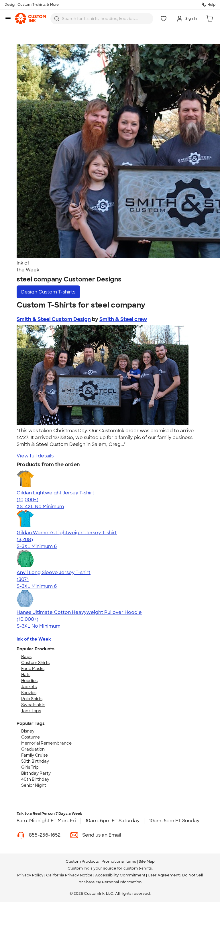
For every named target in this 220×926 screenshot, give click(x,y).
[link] (30, 18)
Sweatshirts (33, 704)
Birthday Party (36, 773)
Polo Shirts (31, 698)
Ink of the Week (34, 639)
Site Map (147, 861)
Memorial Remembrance (46, 743)
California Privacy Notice (69, 875)
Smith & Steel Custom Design (54, 319)
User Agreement (164, 875)
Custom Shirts (35, 662)
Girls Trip (30, 767)
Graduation (33, 749)
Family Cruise (34, 755)
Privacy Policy (30, 875)
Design (48, 292)
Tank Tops (31, 710)
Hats (25, 674)
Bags (26, 656)
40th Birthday (35, 779)
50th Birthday (35, 761)
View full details (35, 456)
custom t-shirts (137, 868)
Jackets (29, 686)
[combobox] (101, 18)
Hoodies (29, 680)
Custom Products (82, 861)
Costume (30, 737)
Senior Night (33, 785)
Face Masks (32, 668)
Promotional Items (118, 861)
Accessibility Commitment (120, 875)
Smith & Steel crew (123, 319)
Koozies (28, 692)
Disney (27, 731)
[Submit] (57, 18)
